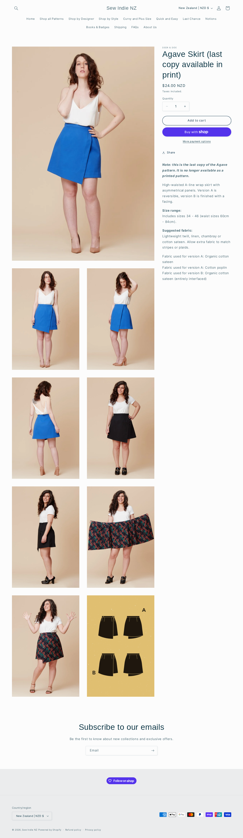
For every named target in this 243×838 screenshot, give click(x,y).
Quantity (167, 98)
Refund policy (73, 829)
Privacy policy (93, 829)
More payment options (197, 141)
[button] (16, 8)
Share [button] (171, 152)
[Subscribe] (152, 750)
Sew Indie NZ (29, 829)
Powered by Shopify (49, 829)
